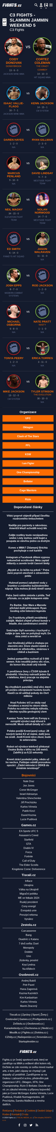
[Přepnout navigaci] (41, 5)
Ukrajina (28, 885)
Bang (29, 935)
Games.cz (25, 1019)
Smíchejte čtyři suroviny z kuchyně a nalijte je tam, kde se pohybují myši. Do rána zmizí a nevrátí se (28, 633)
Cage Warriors (28, 490)
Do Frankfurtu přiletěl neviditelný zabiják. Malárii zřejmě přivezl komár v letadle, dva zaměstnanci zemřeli (28, 620)
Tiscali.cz (14, 1014)
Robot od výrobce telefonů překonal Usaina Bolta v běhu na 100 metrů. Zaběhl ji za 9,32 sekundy (28, 749)
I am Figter (28, 463)
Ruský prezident (29, 902)
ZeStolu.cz (19, 1023)
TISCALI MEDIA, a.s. (25, 1117)
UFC (28, 418)
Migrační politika (29, 893)
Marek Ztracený (28, 1006)
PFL (28, 445)
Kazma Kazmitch (28, 993)
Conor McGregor (28, 789)
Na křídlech (28, 969)
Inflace (28, 881)
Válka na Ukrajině (29, 889)
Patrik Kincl (28, 811)
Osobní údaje (44, 1110)
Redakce (19, 1110)
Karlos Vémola (29, 806)
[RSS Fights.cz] (37, 1125)
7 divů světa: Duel (29, 943)
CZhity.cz (10, 1037)
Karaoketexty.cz (13, 1028)
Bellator (28, 481)
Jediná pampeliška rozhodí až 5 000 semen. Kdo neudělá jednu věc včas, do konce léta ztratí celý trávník (28, 661)
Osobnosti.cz (35, 1023)
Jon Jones (28, 785)
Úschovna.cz (32, 1028)
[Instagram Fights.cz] (25, 1125)
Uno (28, 956)
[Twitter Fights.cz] (31, 1125)
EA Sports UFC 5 (28, 831)
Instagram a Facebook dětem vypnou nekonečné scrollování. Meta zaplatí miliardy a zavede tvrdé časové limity (28, 560)
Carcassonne (28, 930)
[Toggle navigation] (51, 5)
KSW (28, 454)
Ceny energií (29, 906)
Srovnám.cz (44, 1037)
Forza (29, 852)
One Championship (28, 472)
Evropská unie (29, 910)
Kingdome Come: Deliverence (28, 869)
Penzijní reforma (29, 914)
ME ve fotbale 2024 (28, 898)
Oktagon (28, 427)
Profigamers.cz (42, 1019)
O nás (25, 1114)
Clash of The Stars (28, 436)
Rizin (28, 499)
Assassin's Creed (28, 835)
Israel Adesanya (28, 794)
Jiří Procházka (29, 802)
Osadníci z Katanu (29, 939)
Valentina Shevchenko (28, 798)
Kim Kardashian (28, 997)
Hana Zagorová (28, 989)
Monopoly (28, 947)
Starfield (28, 839)
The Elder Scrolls (28, 865)
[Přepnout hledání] (36, 5)
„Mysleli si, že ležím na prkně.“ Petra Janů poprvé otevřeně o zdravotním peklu (28, 573)
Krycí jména (28, 964)
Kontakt (16, 1114)
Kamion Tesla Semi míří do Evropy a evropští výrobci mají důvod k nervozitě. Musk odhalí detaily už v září (28, 721)
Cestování (12, 1019)
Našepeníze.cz (26, 1037)
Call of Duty (28, 860)
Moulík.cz (15, 1032)
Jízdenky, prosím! (28, 960)
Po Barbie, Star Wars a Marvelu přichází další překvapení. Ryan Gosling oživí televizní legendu (28, 608)
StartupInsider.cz (29, 1041)
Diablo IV (28, 848)
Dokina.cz (41, 1032)
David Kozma (28, 815)
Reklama (7, 1110)
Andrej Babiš (28, 980)
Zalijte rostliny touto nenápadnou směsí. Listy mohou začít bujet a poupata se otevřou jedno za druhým (28, 538)
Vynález (28, 919)
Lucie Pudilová (28, 819)
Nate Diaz (28, 781)
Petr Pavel (28, 985)
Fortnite (28, 856)
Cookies (30, 1110)
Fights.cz (27, 1032)
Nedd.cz (47, 1028)
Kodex (6, 1114)
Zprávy (26, 1014)
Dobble (29, 952)
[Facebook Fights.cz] (19, 1125)
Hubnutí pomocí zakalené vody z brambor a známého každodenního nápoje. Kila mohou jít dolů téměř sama (28, 585)
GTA (28, 844)
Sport (35, 1014)
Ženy (44, 1014)
